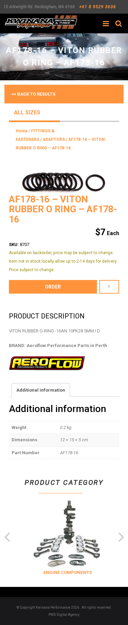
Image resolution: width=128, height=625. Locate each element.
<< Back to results (33, 94)
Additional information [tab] (40, 390)
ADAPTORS (54, 139)
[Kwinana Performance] (40, 22)
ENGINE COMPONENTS (66, 572)
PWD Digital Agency (64, 614)
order (53, 287)
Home (22, 131)
